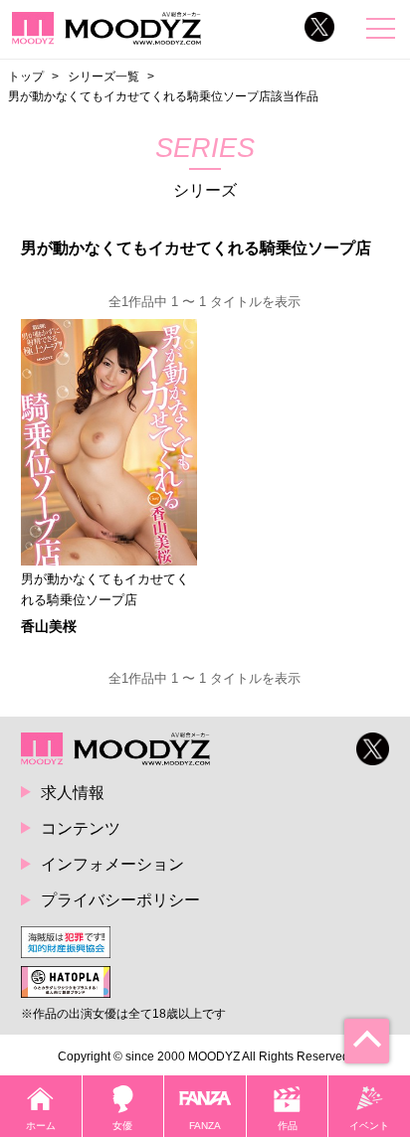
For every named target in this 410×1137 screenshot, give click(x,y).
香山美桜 (49, 626)
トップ (26, 76)
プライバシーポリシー (120, 899)
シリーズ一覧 (103, 76)
